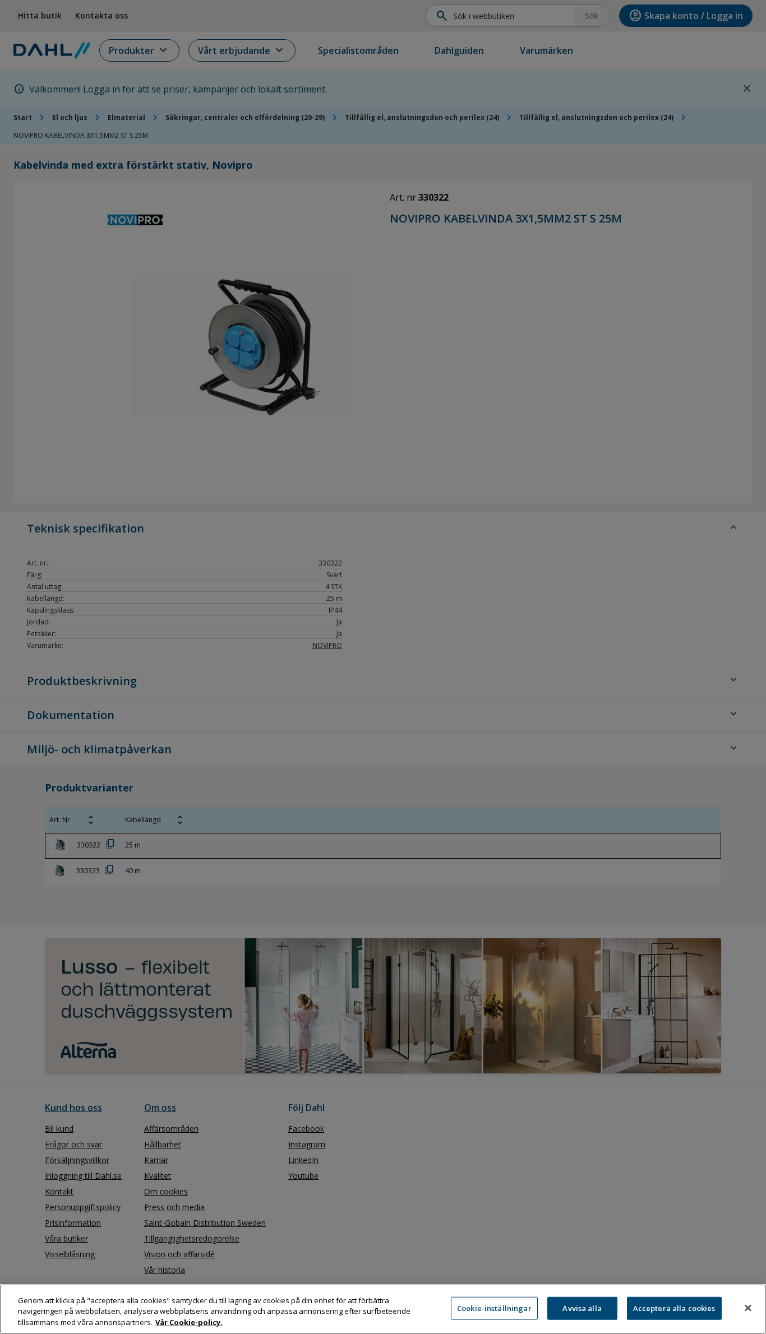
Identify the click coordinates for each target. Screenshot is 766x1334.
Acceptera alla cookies (674, 1308)
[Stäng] (748, 1307)
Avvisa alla (581, 1308)
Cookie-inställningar (494, 1308)
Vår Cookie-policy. (189, 1322)
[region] (383, 1309)
